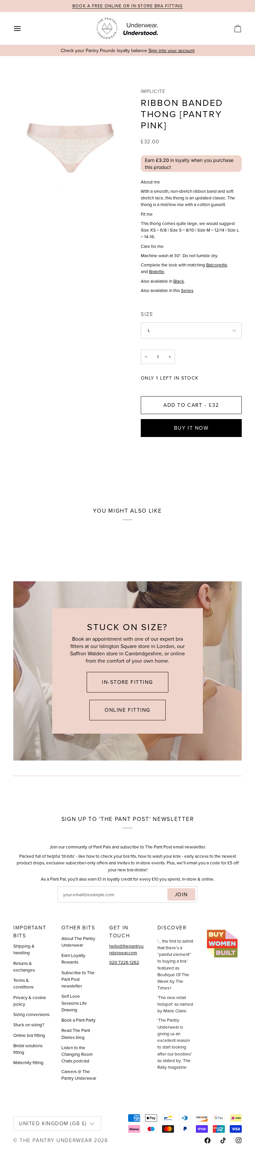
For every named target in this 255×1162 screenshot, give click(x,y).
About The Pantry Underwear (78, 941)
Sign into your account (171, 50)
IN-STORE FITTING (127, 682)
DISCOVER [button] (172, 927)
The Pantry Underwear (56, 1140)
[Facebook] (208, 1140)
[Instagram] (239, 1140)
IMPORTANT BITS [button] (29, 931)
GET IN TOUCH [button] (119, 931)
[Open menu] (23, 28)
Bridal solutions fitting (27, 1048)
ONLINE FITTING (127, 710)
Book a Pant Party (78, 1020)
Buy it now (191, 428)
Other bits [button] (78, 927)
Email (69, 901)
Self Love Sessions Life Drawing (74, 1003)
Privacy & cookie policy (29, 1000)
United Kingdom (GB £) (53, 1123)
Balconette (216, 264)
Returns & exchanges (24, 966)
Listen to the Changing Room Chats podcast (77, 1054)
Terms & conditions (23, 983)
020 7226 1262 (124, 962)
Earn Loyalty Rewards (73, 958)
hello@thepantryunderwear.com (126, 949)
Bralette (156, 271)
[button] (224, 925)
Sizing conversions (31, 1014)
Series (187, 290)
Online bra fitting (29, 1035)
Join (181, 894)
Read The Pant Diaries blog (75, 1033)
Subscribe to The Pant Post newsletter (78, 979)
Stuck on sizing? (28, 1024)
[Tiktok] (223, 1140)
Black (178, 281)
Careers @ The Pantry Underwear (78, 1074)
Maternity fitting (28, 1062)
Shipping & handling (24, 949)
